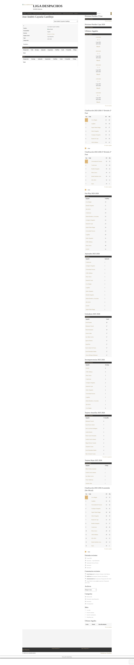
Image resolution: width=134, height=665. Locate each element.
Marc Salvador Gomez (91, 453)
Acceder (88, 610)
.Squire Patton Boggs (90, 227)
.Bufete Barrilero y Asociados (92, 216)
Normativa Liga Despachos (93, 599)
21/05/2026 (98, 37)
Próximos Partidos (57, 13)
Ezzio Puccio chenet (90, 424)
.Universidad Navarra (90, 231)
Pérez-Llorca (94, 172)
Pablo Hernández (89, 329)
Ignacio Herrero (89, 340)
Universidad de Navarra (96, 161)
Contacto (76, 13)
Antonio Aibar (89, 483)
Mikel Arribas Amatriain (91, 468)
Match (98, 46)
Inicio (25, 13)
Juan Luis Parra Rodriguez (91, 428)
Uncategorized (90, 603)
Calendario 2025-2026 (48, 13)
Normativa (29, 13)
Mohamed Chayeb (90, 326)
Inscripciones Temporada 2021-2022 (103, 578)
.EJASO (87, 249)
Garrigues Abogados (95, 134)
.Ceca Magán (88, 202)
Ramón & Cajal (94, 138)
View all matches (108, 21)
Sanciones (89, 565)
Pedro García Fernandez (91, 435)
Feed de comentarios (91, 614)
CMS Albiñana (94, 142)
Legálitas (93, 123)
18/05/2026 (98, 51)
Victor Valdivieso (89, 479)
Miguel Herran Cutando (91, 443)
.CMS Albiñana (89, 241)
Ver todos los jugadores (107, 456)
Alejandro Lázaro (89, 446)
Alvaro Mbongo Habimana (91, 355)
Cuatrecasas (94, 165)
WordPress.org (90, 617)
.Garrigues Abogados (90, 220)
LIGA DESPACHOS (47, 6)
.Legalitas (88, 234)
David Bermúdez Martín (91, 351)
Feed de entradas (90, 612)
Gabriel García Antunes (91, 439)
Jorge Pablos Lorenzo (91, 581)
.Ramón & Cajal (89, 223)
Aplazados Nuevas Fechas (92, 563)
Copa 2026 (89, 558)
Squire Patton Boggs (95, 127)
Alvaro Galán (89, 333)
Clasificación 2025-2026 (38, 13)
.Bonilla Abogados (90, 205)
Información (89, 596)
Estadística (25, 44)
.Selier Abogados (89, 238)
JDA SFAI (93, 180)
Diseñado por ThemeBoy (106, 653)
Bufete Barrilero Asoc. (96, 176)
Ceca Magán (94, 120)
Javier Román (89, 322)
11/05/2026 (98, 79)
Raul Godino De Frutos (91, 347)
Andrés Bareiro (89, 432)
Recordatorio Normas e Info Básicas (102, 574)
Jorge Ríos (88, 344)
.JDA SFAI (88, 209)
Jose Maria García (90, 337)
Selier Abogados (95, 131)
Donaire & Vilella (50, 34)
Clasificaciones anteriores (68, 13)
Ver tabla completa (108, 145)
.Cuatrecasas (88, 212)
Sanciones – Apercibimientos (93, 560)
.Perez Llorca (88, 245)
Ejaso (92, 183)
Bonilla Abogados (95, 168)
